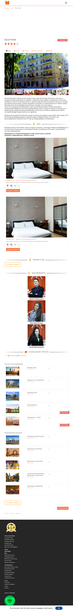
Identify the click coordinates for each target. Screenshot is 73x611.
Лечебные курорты (8, 574)
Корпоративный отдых (9, 555)
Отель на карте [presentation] (37, 51)
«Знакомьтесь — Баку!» (34, 417)
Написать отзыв (62, 508)
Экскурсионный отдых (9, 568)
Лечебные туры (7, 543)
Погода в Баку (7, 576)
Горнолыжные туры (8, 545)
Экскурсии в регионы (9, 539)
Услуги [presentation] (26, 51)
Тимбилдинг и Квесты (9, 556)
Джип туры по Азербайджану (10, 546)
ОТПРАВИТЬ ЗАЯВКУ (12, 264)
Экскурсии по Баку (8, 537)
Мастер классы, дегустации (10, 558)
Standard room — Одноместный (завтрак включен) (21, 180)
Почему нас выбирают (9, 584)
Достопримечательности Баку (11, 567)
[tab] (8, 51)
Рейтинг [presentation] (50, 51)
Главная (6, 8)
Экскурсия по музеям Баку (35, 486)
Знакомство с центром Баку (35, 380)
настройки (39, 608)
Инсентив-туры (7, 560)
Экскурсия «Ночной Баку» (34, 449)
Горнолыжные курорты (9, 572)
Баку (12, 8)
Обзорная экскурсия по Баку (35, 436)
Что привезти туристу (9, 577)
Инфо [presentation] (17, 51)
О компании (7, 582)
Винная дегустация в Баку (35, 461)
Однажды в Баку (32, 392)
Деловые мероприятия (9, 562)
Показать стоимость (13, 190)
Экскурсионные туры (9, 541)
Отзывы (6, 586)
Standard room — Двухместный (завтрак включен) (21, 239)
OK (59, 608)
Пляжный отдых (8, 570)
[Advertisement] (36, 22)
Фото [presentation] (9, 51)
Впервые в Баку (31, 367)
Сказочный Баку (32, 405)
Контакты (6, 587)
